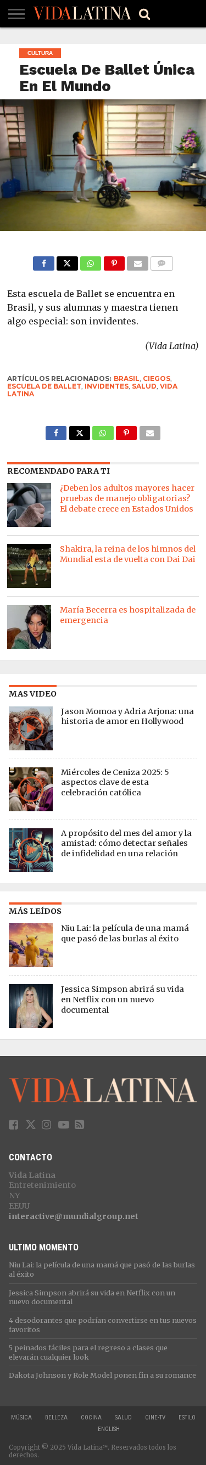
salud (144, 386)
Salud (123, 1417)
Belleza (56, 1417)
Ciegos (156, 378)
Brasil (127, 378)
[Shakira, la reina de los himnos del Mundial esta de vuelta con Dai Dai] (29, 566)
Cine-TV (155, 1417)
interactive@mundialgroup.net (73, 1216)
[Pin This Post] (114, 260)
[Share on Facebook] (43, 260)
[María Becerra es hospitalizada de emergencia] (29, 627)
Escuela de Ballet (44, 386)
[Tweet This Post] (67, 260)
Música (21, 1417)
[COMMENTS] (162, 260)
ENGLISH (109, 1429)
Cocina (91, 1417)
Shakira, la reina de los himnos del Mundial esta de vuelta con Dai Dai (128, 554)
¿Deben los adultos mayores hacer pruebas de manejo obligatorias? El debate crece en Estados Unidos (127, 498)
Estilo (187, 1417)
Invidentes (107, 386)
